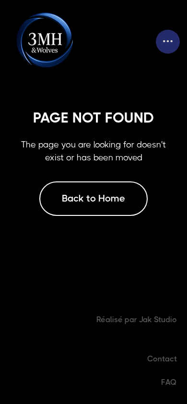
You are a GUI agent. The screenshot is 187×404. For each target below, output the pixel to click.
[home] (46, 41)
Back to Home (93, 198)
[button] (168, 42)
